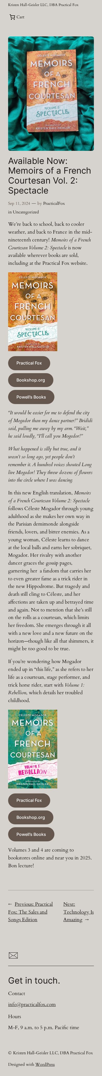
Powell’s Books (31, 397)
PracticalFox (54, 203)
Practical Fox (29, 363)
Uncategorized (26, 212)
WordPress (45, 1064)
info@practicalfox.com (32, 1004)
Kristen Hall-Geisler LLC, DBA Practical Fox (43, 4)
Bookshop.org (30, 380)
